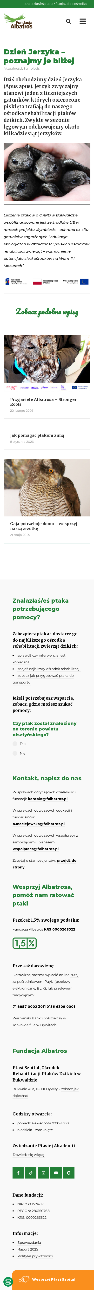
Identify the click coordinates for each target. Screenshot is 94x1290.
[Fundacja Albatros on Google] (68, 1173)
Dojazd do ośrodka (72, 4)
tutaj (75, 975)
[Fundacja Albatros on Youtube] (56, 1173)
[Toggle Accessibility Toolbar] (8, 1282)
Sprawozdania (29, 1242)
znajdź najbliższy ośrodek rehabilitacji (49, 669)
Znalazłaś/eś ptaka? (40, 4)
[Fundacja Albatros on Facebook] (18, 1173)
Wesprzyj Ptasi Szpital (53, 1279)
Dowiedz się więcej (29, 1155)
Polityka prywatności (35, 1256)
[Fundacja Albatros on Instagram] (43, 1173)
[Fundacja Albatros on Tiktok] (30, 1173)
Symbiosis (32, 68)
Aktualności (13, 68)
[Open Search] (68, 21)
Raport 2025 (28, 1249)
